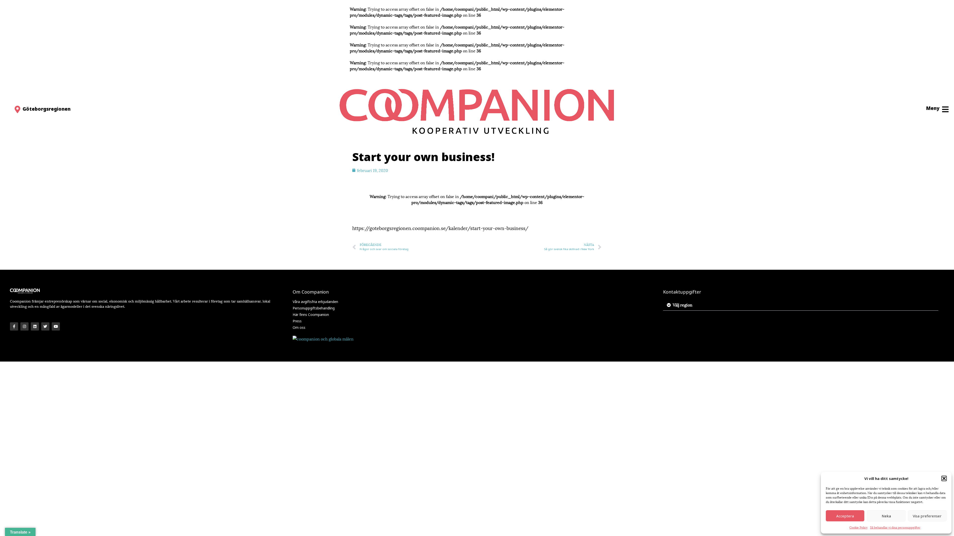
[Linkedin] (35, 326)
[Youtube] (56, 326)
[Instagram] (24, 326)
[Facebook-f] (14, 326)
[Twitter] (45, 326)
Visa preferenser (927, 515)
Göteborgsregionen (47, 109)
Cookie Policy (858, 527)
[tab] (800, 305)
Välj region (682, 305)
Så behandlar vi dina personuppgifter (895, 527)
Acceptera (845, 515)
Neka (886, 515)
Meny (933, 108)
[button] (944, 478)
